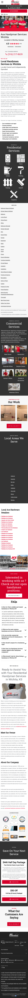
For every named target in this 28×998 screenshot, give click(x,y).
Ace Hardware (4, 531)
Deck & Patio (4, 234)
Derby (12, 485)
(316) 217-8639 (15, 8)
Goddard (13, 488)
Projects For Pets (5, 286)
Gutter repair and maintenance (10, 127)
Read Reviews (11, 46)
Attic (2, 232)
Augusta (13, 479)
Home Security (4, 292)
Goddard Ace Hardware (6, 526)
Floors (2, 254)
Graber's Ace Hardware (6, 524)
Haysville (13, 491)
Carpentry (3, 266)
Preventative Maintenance (7, 294)
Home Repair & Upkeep (6, 272)
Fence (2, 249)
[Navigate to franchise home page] (15, 2)
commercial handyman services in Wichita (15, 808)
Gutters (2, 283)
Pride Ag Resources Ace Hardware (9, 527)
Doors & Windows (5, 257)
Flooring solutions (7, 125)
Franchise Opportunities (7, 953)
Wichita (12, 500)
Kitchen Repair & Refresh (7, 211)
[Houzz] (4, 967)
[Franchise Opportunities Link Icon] (26, 953)
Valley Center (14, 497)
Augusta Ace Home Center (7, 520)
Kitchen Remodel (5, 229)
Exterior (2, 246)
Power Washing (4, 289)
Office (2, 223)
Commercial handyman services (10, 137)
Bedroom (3, 214)
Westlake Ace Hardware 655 (8, 549)
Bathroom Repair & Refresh (7, 208)
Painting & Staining (5, 275)
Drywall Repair (4, 263)
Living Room (4, 217)
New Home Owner (5, 300)
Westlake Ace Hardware (7, 516)
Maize (12, 494)
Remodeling (4, 278)
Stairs (2, 251)
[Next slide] (25, 416)
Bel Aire (12, 482)
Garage (2, 237)
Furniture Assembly (5, 260)
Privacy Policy (9, 994)
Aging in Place (4, 280)
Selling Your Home (5, 303)
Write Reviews (18, 46)
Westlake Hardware (6, 543)
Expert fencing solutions (8, 131)
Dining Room (4, 220)
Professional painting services (10, 129)
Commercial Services (6, 306)
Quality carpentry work (8, 135)
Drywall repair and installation (10, 133)
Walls (2, 243)
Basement (3, 240)
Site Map (4, 994)
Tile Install (3, 297)
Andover (13, 476)
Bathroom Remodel (5, 226)
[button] (14, 609)
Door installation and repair (9, 123)
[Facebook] (2, 967)
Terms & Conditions (16, 994)
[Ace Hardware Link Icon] (26, 950)
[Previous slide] (2, 416)
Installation (3, 269)
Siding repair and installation (9, 139)
